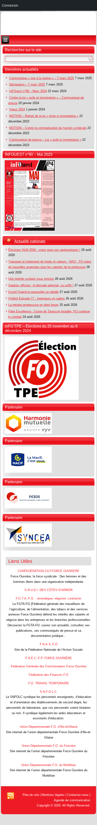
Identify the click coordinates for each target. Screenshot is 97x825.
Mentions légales (53, 795)
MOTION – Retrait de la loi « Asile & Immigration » (43, 116)
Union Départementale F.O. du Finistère (49, 745)
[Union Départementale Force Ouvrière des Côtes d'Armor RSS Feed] (10, 796)
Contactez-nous (78, 795)
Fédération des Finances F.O (48, 675)
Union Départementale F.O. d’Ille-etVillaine (48, 726)
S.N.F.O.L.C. (48, 691)
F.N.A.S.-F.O (48, 644)
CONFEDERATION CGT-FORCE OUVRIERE (48, 571)
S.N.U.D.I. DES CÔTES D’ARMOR (48, 590)
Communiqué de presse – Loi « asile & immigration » (45, 139)
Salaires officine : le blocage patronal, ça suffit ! (40, 285)
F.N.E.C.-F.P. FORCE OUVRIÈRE (48, 658)
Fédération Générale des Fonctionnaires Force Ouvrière (48, 666)
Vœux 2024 (17, 109)
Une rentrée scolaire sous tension (31, 278)
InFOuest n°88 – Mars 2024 (28, 91)
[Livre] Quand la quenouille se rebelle (33, 292)
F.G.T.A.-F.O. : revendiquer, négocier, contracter (48, 598)
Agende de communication (72, 800)
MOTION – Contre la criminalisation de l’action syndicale (47, 128)
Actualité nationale (29, 241)
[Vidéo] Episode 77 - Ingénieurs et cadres (36, 298)
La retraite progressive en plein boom (33, 305)
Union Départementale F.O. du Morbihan (48, 765)
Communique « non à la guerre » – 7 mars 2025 (41, 78)
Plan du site (31, 795)
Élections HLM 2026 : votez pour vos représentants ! (44, 250)
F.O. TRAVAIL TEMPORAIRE (48, 683)
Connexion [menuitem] (10, 5)
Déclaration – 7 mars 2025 (27, 84)
